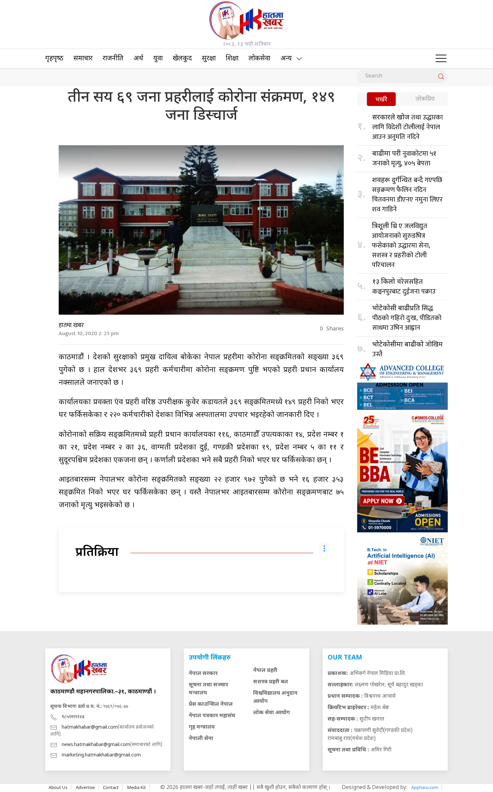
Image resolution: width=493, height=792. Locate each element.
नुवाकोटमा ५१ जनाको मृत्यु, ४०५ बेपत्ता (404, 158)
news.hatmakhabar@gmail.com (96, 745)
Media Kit (136, 787)
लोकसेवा (259, 58)
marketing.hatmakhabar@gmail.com (101, 755)
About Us (58, 787)
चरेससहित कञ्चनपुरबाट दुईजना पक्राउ (404, 286)
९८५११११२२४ (73, 717)
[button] (441, 58)
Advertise (85, 787)
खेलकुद (182, 58)
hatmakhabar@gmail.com (90, 727)
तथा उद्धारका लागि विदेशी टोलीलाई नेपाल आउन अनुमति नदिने (407, 127)
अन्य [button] (286, 58)
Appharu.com (424, 787)
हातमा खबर (71, 325)
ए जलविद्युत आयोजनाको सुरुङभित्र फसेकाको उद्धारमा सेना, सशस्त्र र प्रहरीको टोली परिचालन (401, 245)
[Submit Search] (441, 76)
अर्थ (138, 58)
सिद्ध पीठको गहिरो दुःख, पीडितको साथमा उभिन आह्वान (406, 318)
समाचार (83, 58)
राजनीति (113, 58)
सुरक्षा (209, 58)
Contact (111, 787)
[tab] (381, 100)
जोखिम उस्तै (407, 349)
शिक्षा (232, 58)
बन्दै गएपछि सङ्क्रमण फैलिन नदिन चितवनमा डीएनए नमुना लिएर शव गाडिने (407, 194)
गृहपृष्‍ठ (54, 58)
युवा (158, 58)
